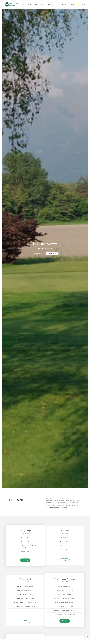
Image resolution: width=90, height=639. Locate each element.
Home (23, 4)
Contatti (72, 4)
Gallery (54, 4)
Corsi (36, 4)
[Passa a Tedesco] (78, 4)
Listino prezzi (63, 4)
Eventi (48, 4)
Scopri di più (38, 253)
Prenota (25, 560)
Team (41, 4)
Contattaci (52, 253)
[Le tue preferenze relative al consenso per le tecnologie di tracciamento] (87, 636)
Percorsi (29, 4)
